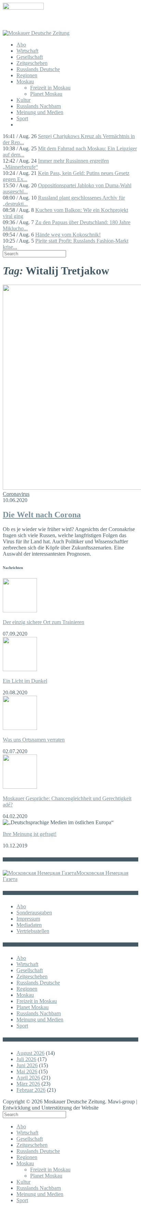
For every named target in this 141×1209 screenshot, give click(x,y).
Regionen (26, 75)
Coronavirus (16, 494)
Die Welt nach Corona (42, 514)
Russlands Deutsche (38, 69)
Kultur (23, 100)
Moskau (25, 81)
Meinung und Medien (39, 112)
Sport (22, 118)
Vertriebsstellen (32, 931)
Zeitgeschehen (32, 63)
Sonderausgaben (34, 912)
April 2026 (28, 1078)
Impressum (28, 919)
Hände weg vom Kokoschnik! (68, 234)
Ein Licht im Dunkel (25, 681)
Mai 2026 (26, 1071)
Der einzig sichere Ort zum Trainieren (43, 622)
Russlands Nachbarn (38, 106)
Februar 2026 (31, 1090)
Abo (21, 44)
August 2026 (30, 1053)
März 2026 (28, 1084)
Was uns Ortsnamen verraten (34, 740)
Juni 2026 (27, 1065)
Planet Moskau (46, 94)
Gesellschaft (29, 57)
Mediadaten (29, 925)
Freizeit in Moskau (50, 88)
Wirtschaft (27, 51)
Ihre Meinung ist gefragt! (29, 834)
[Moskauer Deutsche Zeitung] (36, 33)
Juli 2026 (26, 1059)
